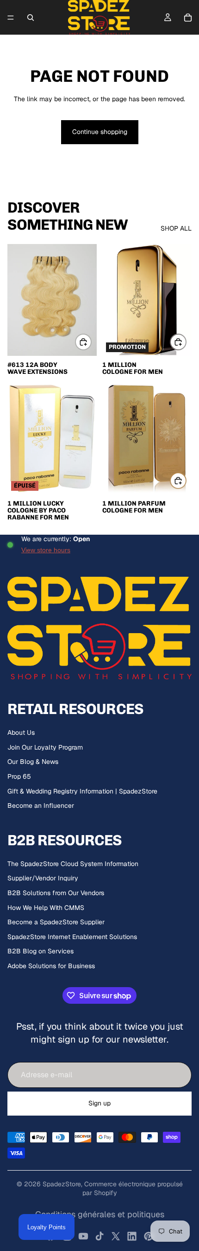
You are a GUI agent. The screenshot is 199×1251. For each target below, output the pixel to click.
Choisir (91, 342)
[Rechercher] (30, 17)
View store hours (45, 550)
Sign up (99, 1103)
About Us (21, 732)
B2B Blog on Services (40, 951)
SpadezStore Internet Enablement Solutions (72, 937)
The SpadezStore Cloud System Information (72, 864)
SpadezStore (62, 1184)
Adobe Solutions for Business (51, 966)
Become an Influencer (40, 805)
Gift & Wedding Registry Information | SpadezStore (82, 791)
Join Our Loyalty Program (45, 747)
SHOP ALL (176, 228)
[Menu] (10, 17)
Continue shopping (99, 132)
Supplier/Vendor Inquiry (42, 878)
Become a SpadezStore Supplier (56, 922)
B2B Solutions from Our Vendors (55, 893)
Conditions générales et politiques (99, 1214)
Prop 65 (19, 776)
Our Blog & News (32, 761)
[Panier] (188, 17)
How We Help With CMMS (45, 907)
